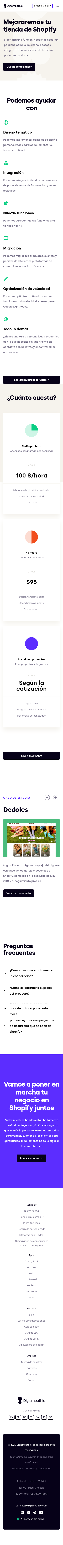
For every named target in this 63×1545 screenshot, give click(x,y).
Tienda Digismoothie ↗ (31, 1217)
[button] (58, 6)
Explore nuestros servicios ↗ (31, 379)
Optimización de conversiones (31, 1241)
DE (24, 1417)
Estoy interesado (31, 755)
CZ (50, 1417)
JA (37, 1417)
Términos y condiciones (38, 1468)
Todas (31, 1297)
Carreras (32, 1368)
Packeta (31, 1285)
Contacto (31, 1374)
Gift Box (31, 1267)
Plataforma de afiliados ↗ (31, 1235)
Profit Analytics (31, 1223)
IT (44, 1417)
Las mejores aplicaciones (31, 1320)
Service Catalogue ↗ (31, 1245)
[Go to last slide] (47, 797)
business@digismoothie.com (31, 1505)
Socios (31, 1380)
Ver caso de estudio (18, 893)
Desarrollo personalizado (31, 1229)
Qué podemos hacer (19, 66)
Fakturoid (31, 1279)
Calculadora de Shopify (31, 1344)
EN (11, 1417)
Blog (31, 1314)
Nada (31, 1273)
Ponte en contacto (31, 1158)
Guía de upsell (31, 1338)
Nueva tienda (31, 1211)
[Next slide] (55, 797)
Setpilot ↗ (31, 1291)
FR (18, 1417)
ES (31, 1417)
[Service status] (31, 1519)
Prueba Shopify (42, 5)
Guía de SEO (31, 1332)
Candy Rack (31, 1261)
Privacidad (18, 1468)
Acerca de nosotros (31, 1362)
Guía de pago (31, 1326)
